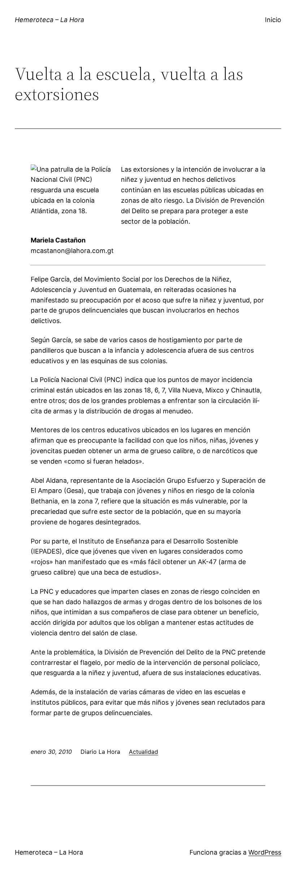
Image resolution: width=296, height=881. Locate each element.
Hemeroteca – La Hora (49, 19)
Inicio (273, 19)
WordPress (264, 852)
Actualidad (143, 751)
